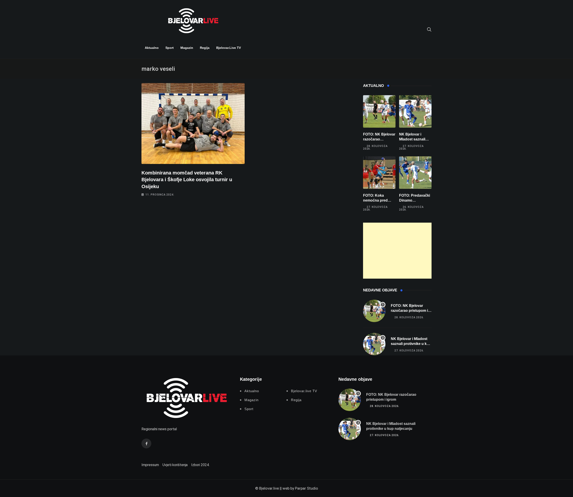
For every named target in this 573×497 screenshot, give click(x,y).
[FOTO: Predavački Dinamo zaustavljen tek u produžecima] (415, 172)
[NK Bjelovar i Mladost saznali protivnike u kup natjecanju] (415, 111)
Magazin (186, 47)
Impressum (150, 465)
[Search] (429, 29)
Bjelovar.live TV (228, 47)
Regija (205, 47)
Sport (169, 47)
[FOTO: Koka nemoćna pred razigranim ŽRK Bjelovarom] (379, 172)
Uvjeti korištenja (175, 465)
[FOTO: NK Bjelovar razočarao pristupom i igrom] (379, 111)
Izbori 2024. (200, 465)
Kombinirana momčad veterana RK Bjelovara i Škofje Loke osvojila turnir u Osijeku (186, 179)
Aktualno (152, 47)
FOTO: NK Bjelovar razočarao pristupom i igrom (379, 139)
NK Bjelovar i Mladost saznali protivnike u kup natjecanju (411, 344)
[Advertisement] (397, 251)
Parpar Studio (306, 488)
